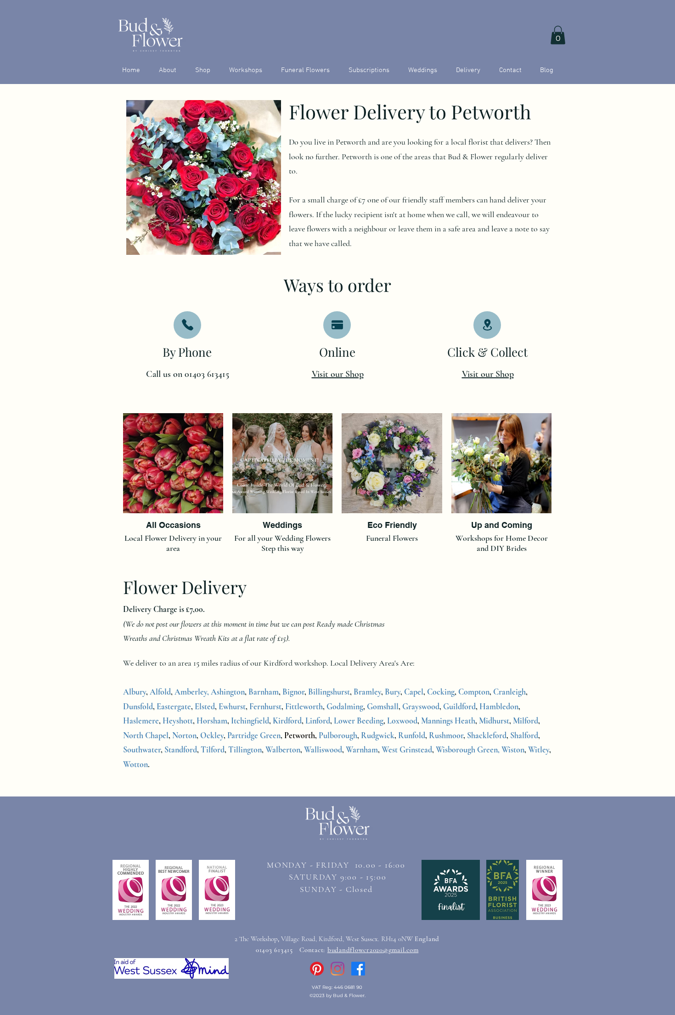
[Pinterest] (317, 969)
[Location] (487, 325)
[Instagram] (337, 969)
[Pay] (337, 325)
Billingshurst (329, 692)
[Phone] (187, 325)
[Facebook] (358, 969)
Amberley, (191, 692)
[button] (558, 35)
